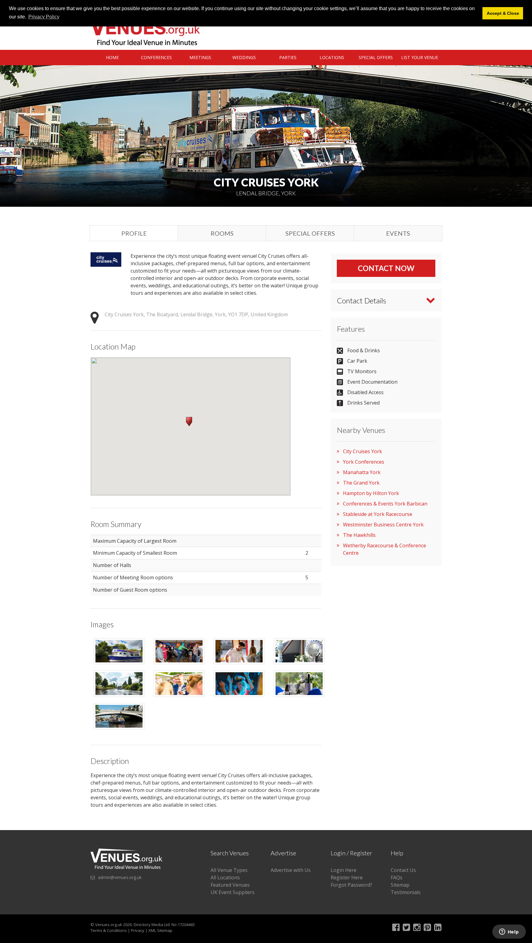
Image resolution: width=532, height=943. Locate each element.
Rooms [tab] (222, 233)
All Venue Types (229, 870)
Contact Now (386, 268)
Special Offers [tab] (310, 233)
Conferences (156, 57)
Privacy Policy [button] (43, 16)
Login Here (344, 870)
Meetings (200, 57)
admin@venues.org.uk (120, 877)
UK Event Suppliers (233, 892)
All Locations (225, 877)
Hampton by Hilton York (371, 493)
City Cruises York (362, 451)
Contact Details (361, 300)
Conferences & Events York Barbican (385, 503)
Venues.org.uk (108, 924)
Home (112, 57)
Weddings (244, 57)
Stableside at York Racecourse (377, 514)
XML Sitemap (160, 930)
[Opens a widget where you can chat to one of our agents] (509, 932)
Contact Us (403, 870)
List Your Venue (419, 57)
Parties (287, 57)
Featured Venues (230, 884)
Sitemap (400, 884)
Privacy (137, 930)
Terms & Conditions (109, 930)
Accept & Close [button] (503, 13)
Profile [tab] (134, 233)
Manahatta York (362, 472)
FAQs (396, 877)
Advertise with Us (291, 870)
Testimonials (406, 892)
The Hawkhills (359, 535)
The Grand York (361, 482)
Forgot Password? (351, 884)
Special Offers (376, 57)
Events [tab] (398, 233)
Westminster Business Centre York (383, 524)
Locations (332, 57)
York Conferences (363, 461)
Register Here (347, 877)
